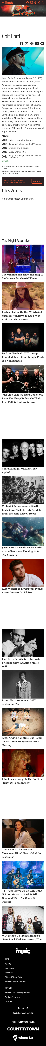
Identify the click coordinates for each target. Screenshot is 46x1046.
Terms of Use (9, 973)
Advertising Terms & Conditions (15, 982)
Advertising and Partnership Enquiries (17, 993)
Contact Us (8, 1001)
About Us (8, 964)
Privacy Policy (9, 968)
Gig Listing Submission (12, 997)
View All (5, 161)
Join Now (36, 181)
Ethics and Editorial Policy (13, 977)
